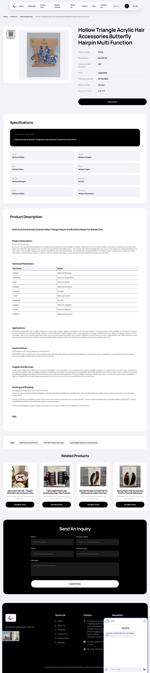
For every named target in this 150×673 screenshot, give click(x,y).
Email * (33, 548)
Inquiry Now (112, 102)
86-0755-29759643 (95, 649)
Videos (84, 6)
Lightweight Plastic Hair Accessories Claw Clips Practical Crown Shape (56, 492)
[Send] (144, 669)
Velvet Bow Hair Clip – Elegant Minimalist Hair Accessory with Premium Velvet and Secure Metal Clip (20, 494)
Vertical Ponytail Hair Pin (29, 443)
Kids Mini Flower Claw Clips (54, 443)
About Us (72, 6)
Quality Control (57, 6)
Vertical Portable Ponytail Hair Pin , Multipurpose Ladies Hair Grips (93, 491)
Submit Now (75, 583)
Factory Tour (43, 6)
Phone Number (81, 548)
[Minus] (144, 621)
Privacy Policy (63, 638)
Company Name (82, 537)
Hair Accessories (26, 17)
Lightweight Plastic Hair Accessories (83, 443)
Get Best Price (20, 504)
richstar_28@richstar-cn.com (96, 643)
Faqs (94, 6)
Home (21, 6)
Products (31, 6)
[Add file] (106, 669)
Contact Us (104, 6)
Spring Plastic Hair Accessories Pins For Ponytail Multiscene (130, 491)
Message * (35, 560)
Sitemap (61, 642)
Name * (33, 537)
